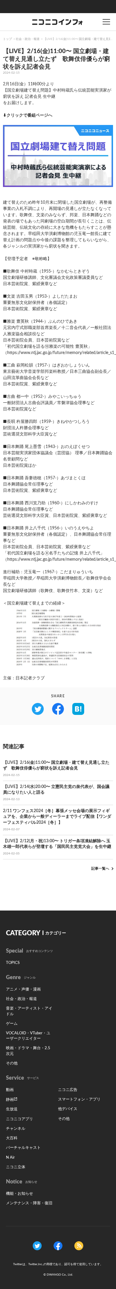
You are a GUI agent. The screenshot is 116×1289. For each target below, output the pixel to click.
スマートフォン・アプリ (79, 1099)
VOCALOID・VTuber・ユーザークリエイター (28, 1036)
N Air (10, 1158)
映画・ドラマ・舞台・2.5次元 (28, 1050)
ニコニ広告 (67, 1090)
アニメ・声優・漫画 (23, 989)
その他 (12, 1063)
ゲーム (12, 1024)
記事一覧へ (100, 868)
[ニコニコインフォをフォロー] (37, 1245)
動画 (10, 1090)
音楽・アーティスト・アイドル (29, 1011)
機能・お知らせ (19, 1194)
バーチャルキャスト (23, 1148)
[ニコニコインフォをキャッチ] (78, 1245)
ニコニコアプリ (19, 1119)
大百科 (12, 1138)
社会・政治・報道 (28, 39)
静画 (10, 1100)
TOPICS (13, 963)
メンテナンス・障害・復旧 (29, 1203)
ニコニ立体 (15, 1167)
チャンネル (15, 1129)
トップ (7, 39)
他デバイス (67, 1109)
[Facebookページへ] (58, 1245)
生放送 (12, 1109)
